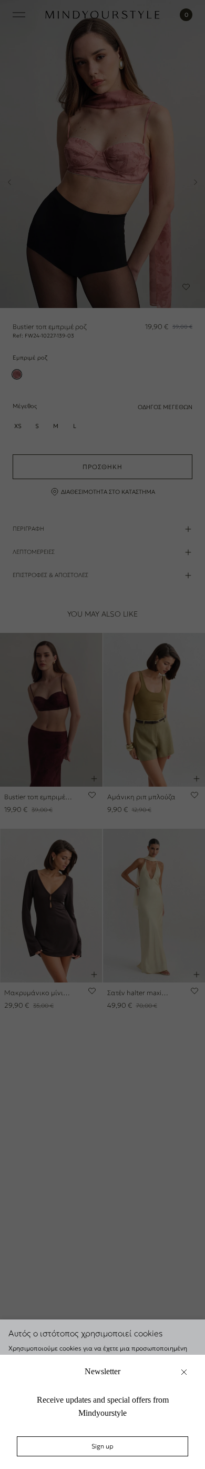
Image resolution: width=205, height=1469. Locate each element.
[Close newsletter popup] (184, 1371)
